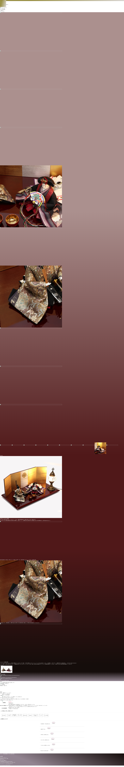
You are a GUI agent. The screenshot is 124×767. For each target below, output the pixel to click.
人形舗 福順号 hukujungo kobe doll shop (6, 761)
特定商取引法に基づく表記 (4, 758)
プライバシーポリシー (3, 757)
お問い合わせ (2, 759)
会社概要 (1, 756)
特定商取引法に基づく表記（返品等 (13, 707)
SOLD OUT (11, 703)
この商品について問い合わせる (13, 708)
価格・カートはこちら (3, 7)
